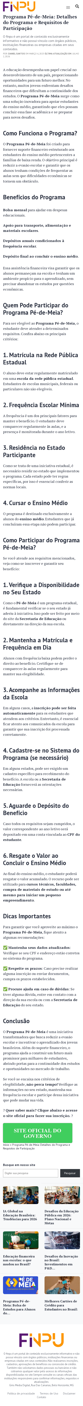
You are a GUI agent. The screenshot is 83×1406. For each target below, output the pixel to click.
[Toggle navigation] (68, 7)
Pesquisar (70, 1173)
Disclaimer (69, 1393)
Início (6, 1145)
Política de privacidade (21, 1393)
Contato (41, 1397)
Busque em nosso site (19, 1165)
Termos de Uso (49, 1393)
